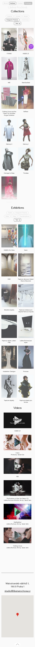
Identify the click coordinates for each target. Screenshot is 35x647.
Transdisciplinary (24, 216)
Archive (12, 3)
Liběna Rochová (17, 7)
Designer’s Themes (12, 20)
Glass (14, 216)
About (6, 3)
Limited (18, 16)
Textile (10, 213)
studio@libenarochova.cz (17, 591)
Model (26, 16)
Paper (7, 216)
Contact (20, 3)
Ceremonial (25, 20)
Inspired (9, 16)
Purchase (28, 3)
